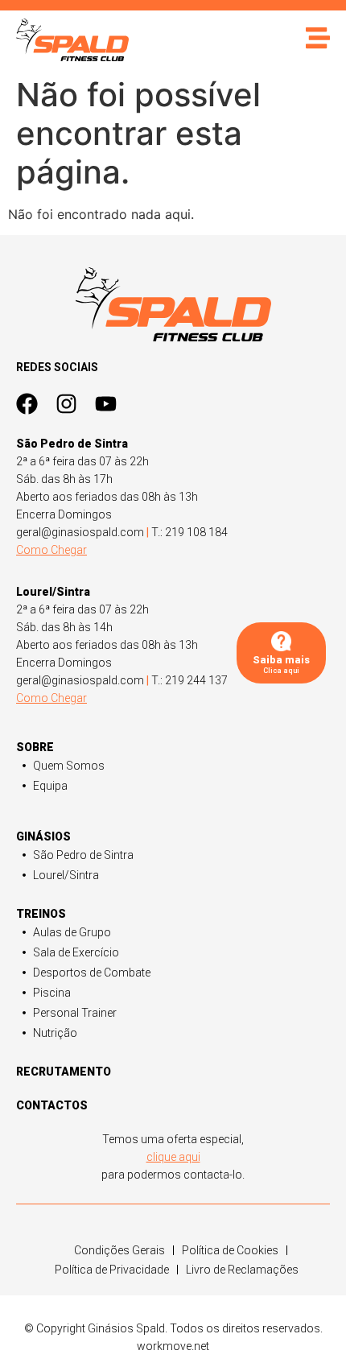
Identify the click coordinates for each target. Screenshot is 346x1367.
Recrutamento (63, 1071)
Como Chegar (51, 549)
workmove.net (173, 1346)
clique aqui (173, 1156)
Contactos (52, 1105)
